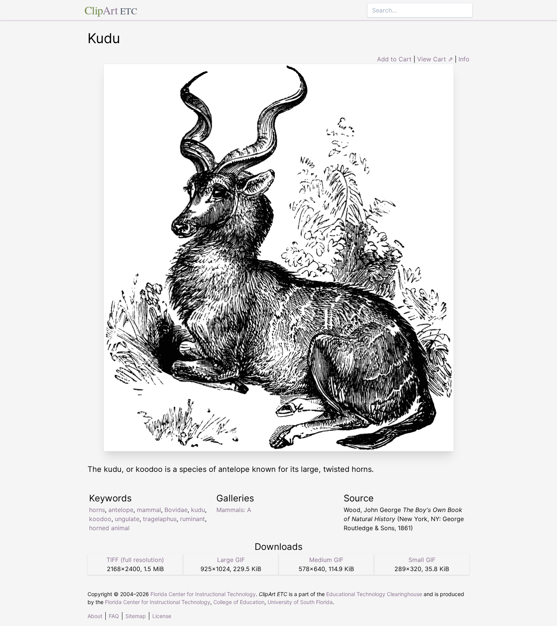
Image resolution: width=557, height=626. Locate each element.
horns (97, 510)
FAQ (114, 616)
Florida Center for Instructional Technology (203, 594)
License (161, 616)
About (95, 616)
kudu (198, 510)
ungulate (127, 519)
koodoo (100, 519)
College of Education (238, 602)
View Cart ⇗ (435, 59)
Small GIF (421, 560)
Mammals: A (233, 510)
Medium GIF (326, 560)
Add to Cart (394, 59)
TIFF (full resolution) (135, 560)
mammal (149, 510)
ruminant (192, 519)
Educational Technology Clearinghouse (374, 594)
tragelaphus (160, 519)
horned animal (109, 528)
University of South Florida (300, 602)
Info (463, 59)
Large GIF (231, 560)
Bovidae (176, 510)
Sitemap (135, 616)
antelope (120, 510)
